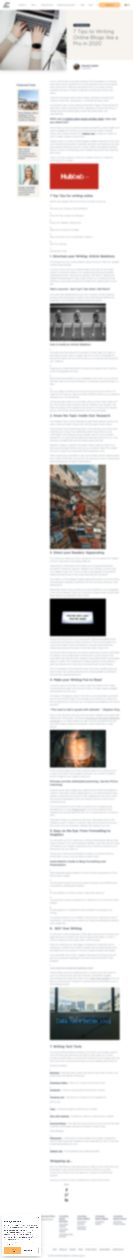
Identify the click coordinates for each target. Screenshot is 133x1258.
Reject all (35, 1218)
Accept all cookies (12, 1250)
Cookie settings (30, 1250)
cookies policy (9, 1244)
